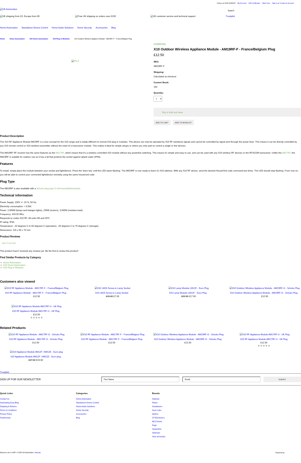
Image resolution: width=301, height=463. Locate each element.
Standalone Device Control (34, 27)
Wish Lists (266, 3)
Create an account (287, 3)
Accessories (102, 27)
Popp (154, 425)
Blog (113, 27)
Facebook (286, 394)
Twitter (280, 394)
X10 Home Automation (14, 265)
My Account (242, 3)
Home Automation (9, 27)
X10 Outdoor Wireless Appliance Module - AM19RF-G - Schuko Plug (264, 293)
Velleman (156, 433)
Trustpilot (230, 16)
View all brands (158, 437)
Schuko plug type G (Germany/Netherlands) (58, 188)
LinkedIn (291, 394)
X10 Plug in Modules (13, 267)
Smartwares (157, 406)
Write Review (9, 243)
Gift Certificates (254, 3)
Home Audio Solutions (63, 27)
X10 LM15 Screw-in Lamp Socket (111, 293)
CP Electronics (158, 418)
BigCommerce (293, 453)
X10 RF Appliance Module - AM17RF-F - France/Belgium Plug (35, 293)
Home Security (84, 27)
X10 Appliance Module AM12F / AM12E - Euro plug (36, 356)
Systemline (156, 429)
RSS (297, 394)
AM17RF (59, 153)
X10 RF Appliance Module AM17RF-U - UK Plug (35, 311)
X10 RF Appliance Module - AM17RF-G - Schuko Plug (35, 339)
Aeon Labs (156, 410)
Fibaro (155, 403)
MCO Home (157, 421)
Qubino (155, 414)
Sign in (274, 3)
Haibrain (155, 399)
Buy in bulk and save (172, 112)
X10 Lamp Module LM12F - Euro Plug (188, 293)
